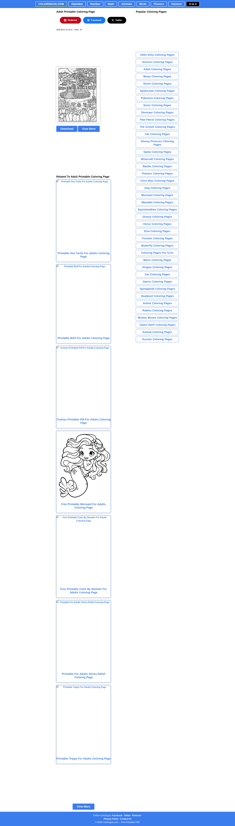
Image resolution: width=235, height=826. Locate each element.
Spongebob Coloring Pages (157, 288)
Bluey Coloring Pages (157, 76)
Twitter (118, 20)
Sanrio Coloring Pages (157, 281)
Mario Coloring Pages (157, 259)
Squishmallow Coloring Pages (157, 209)
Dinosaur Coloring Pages (157, 112)
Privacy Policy (111, 819)
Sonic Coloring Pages (157, 105)
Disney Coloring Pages (157, 216)
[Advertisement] (76, 49)
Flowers (159, 3)
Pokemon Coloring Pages (157, 98)
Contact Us (125, 819)
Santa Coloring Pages (157, 151)
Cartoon (176, 3)
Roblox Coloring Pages (157, 310)
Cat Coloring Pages (157, 134)
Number (95, 3)
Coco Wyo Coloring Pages (157, 180)
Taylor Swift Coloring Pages (157, 324)
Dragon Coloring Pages (157, 267)
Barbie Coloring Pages (157, 166)
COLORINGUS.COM (51, 3)
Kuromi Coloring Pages (157, 339)
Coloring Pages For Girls (157, 252)
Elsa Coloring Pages (157, 231)
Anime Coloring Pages (157, 303)
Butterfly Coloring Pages (157, 245)
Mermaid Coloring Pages (157, 195)
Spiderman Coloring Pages (157, 90)
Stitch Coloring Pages (157, 83)
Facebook (96, 20)
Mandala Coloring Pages (157, 202)
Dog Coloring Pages (157, 187)
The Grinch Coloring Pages (157, 126)
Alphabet (77, 3)
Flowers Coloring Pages (157, 173)
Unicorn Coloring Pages (157, 62)
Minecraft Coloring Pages (157, 159)
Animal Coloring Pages (157, 332)
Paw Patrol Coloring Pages (157, 119)
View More (89, 128)
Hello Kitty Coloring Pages (157, 54)
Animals (126, 3)
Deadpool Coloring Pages (157, 296)
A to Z (193, 3)
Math (111, 3)
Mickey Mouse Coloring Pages (157, 317)
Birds (142, 3)
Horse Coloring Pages (157, 223)
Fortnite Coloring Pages (157, 238)
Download (66, 128)
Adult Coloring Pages (157, 69)
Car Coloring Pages (157, 274)
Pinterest (72, 20)
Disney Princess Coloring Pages (157, 143)
